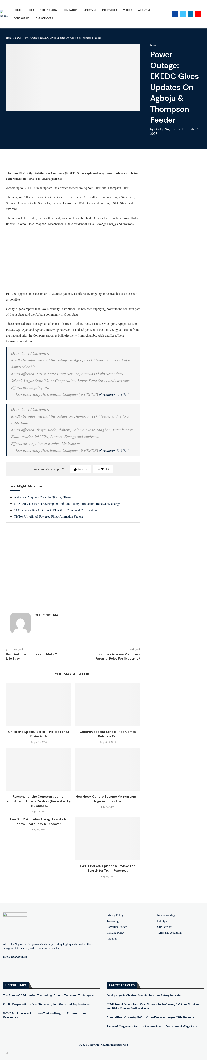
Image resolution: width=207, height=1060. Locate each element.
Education (70, 10)
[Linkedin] (190, 14)
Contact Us (21, 18)
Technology (48, 10)
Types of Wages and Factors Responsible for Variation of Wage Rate (152, 1026)
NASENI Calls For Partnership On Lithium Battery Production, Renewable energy (67, 503)
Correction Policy (117, 926)
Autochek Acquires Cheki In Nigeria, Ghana (42, 497)
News (30, 10)
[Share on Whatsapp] (44, 161)
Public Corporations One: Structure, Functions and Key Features (46, 1004)
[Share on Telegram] (54, 161)
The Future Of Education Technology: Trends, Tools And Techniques (48, 995)
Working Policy (116, 932)
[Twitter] (183, 14)
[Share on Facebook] (24, 161)
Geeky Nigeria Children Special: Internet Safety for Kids (144, 995)
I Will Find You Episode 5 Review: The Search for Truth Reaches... (107, 868)
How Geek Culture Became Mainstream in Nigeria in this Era (108, 798)
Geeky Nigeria (164, 129)
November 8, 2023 (114, 394)
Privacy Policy (115, 915)
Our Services (44, 18)
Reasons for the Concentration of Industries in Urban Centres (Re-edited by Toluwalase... (38, 801)
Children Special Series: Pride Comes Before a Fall (108, 734)
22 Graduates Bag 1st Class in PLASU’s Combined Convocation (55, 510)
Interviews (109, 10)
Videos (127, 10)
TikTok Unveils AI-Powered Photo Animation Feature (48, 516)
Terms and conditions (169, 932)
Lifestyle (90, 10)
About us (112, 938)
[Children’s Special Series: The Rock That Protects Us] (38, 704)
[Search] (205, 14)
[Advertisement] (73, 258)
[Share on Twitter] (34, 161)
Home (17, 10)
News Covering (166, 915)
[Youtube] (198, 14)
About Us (144, 10)
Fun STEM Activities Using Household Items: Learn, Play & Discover (38, 821)
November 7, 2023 (114, 450)
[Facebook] (175, 14)
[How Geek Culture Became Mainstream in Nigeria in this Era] (107, 769)
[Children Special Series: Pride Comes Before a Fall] (107, 704)
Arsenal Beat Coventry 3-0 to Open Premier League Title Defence (150, 1017)
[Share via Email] (63, 161)
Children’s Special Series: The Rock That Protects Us (38, 734)
